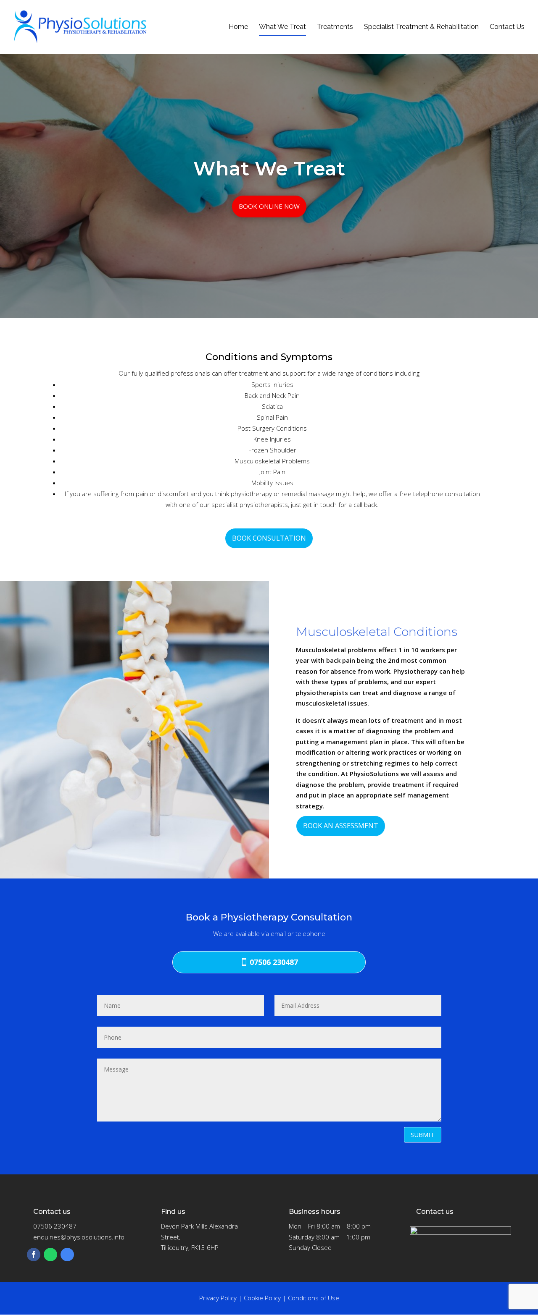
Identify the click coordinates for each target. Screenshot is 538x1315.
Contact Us (507, 27)
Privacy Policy (218, 1298)
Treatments (335, 27)
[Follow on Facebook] (33, 1254)
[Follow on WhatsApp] (50, 1254)
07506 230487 (274, 962)
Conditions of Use (313, 1298)
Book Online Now (269, 206)
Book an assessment (340, 825)
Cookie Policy (262, 1298)
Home (238, 27)
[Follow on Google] (67, 1254)
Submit (423, 1134)
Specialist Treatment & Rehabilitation (421, 27)
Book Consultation (269, 538)
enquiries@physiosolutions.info (78, 1237)
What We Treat (282, 27)
